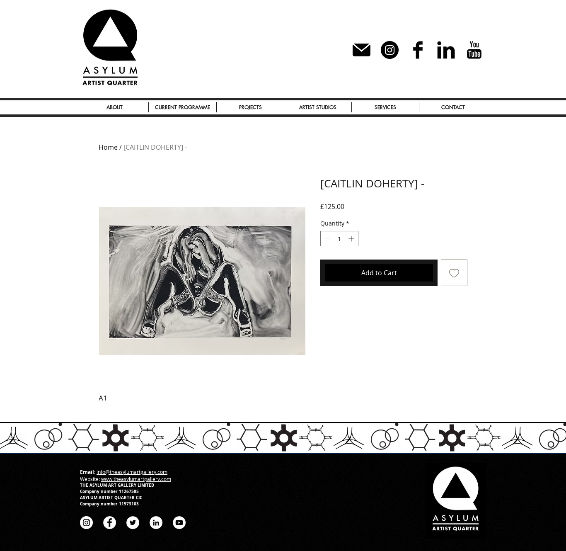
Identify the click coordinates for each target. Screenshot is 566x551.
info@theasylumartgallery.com (132, 471)
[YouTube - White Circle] (179, 522)
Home (108, 147)
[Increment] (352, 238)
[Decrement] (327, 238)
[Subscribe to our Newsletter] (361, 50)
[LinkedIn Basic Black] (446, 50)
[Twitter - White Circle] (132, 522)
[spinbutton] (339, 238)
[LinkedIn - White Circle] (156, 522)
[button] (250, 107)
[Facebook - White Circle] (109, 522)
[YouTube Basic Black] (474, 50)
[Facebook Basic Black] (418, 50)
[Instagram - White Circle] (86, 522)
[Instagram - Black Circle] (390, 50)
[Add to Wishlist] (454, 273)
